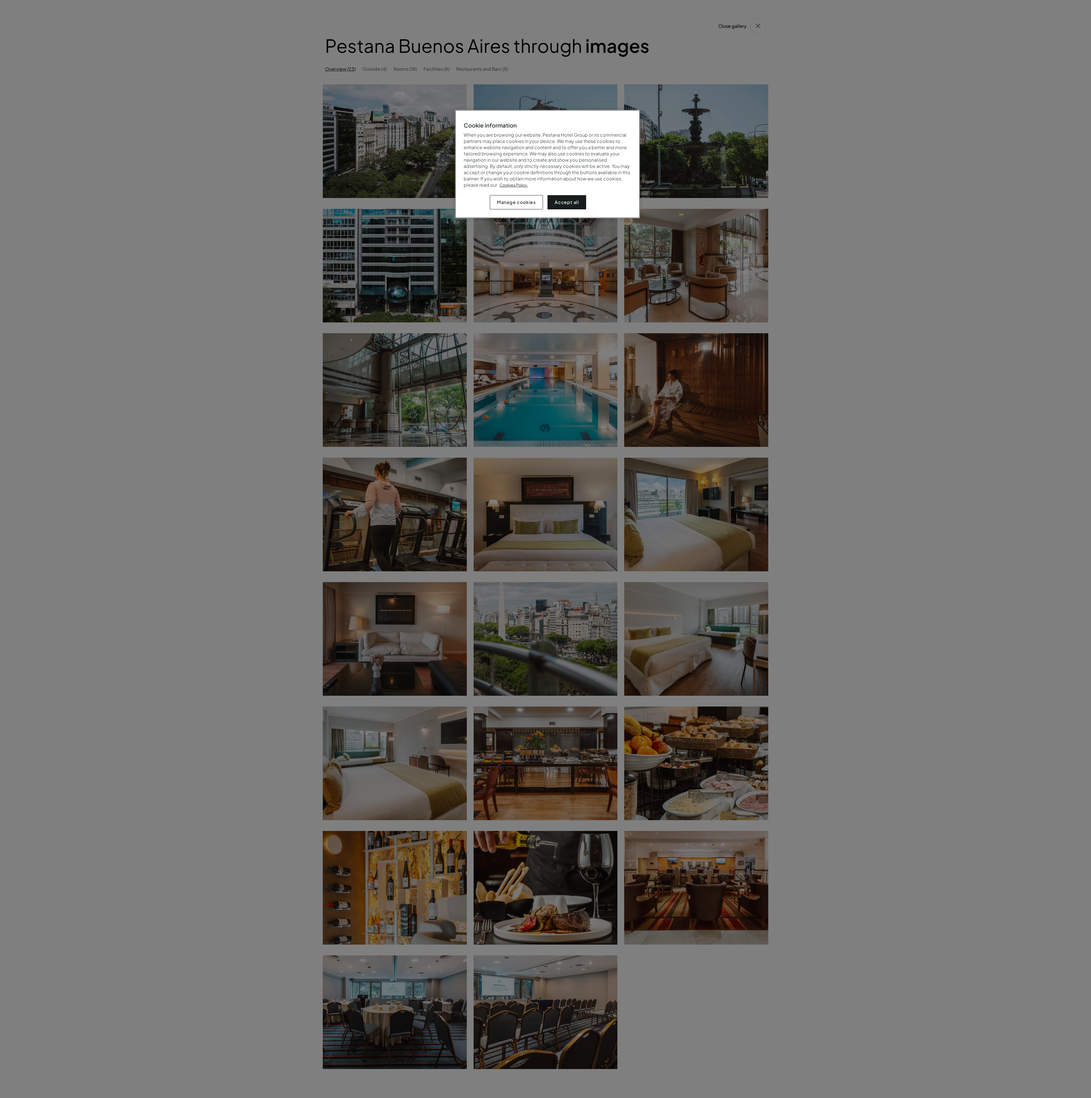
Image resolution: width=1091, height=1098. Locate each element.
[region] (547, 164)
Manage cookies (516, 202)
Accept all (567, 202)
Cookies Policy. (513, 184)
